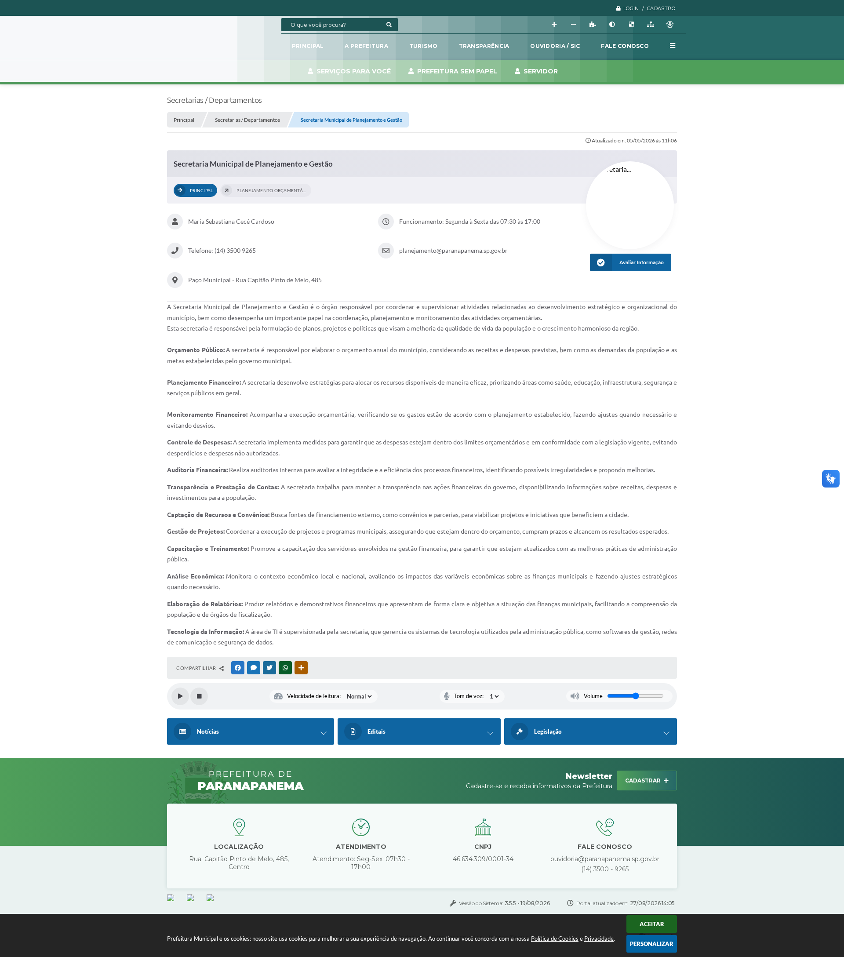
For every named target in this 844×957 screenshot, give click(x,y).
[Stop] (199, 696)
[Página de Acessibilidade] (670, 24)
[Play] (180, 696)
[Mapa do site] (650, 24)
